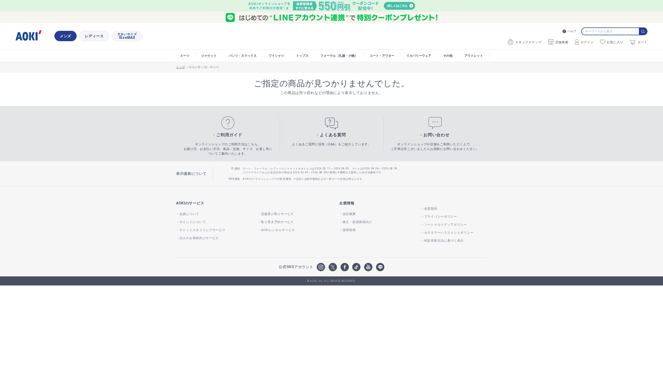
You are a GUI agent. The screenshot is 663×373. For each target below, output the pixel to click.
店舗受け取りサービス (277, 214)
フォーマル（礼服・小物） (339, 56)
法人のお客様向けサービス (199, 238)
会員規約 (430, 208)
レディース (94, 36)
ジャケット (209, 56)
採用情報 (349, 230)
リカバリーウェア (418, 56)
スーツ (184, 56)
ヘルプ (571, 31)
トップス (302, 56)
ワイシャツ (276, 56)
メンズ (65, 36)
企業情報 (347, 203)
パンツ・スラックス (243, 56)
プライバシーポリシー (440, 216)
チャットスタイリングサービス (202, 230)
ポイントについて (192, 222)
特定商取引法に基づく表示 (444, 240)
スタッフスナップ (528, 42)
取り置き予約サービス (277, 222)
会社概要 (349, 214)
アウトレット (473, 56)
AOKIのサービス (190, 203)
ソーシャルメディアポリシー (445, 224)
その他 (447, 56)
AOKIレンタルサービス (278, 230)
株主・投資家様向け (357, 222)
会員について (189, 214)
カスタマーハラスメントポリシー (448, 232)
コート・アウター (382, 56)
